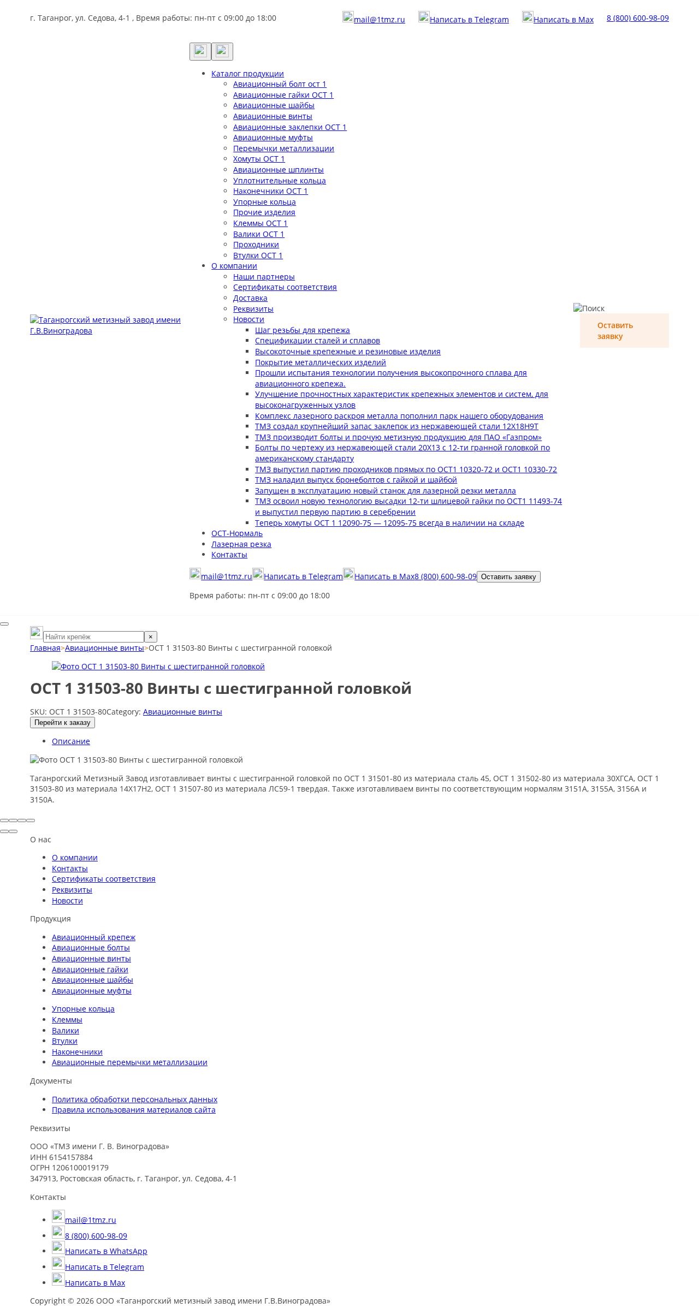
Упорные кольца (264, 202)
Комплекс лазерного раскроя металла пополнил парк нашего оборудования (399, 416)
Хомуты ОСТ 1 (259, 158)
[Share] (13, 820)
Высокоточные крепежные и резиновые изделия (348, 351)
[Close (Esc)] (4, 820)
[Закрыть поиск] (4, 624)
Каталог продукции (247, 73)
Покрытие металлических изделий (320, 362)
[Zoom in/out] (30, 820)
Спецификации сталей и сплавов (317, 340)
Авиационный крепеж (93, 937)
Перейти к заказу (62, 722)
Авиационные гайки (90, 969)
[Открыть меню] (222, 52)
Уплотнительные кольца (279, 180)
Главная (45, 648)
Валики (65, 1030)
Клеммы (67, 1019)
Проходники (256, 244)
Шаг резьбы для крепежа (302, 330)
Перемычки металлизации (283, 148)
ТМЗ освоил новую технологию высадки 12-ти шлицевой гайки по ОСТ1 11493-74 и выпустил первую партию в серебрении (408, 506)
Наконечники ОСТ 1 (270, 191)
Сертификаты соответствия (285, 287)
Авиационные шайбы (274, 105)
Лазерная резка (241, 544)
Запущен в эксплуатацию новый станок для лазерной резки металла (385, 490)
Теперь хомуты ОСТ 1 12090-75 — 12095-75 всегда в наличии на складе (389, 523)
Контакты (229, 554)
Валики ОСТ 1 (259, 234)
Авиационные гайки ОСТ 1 (283, 95)
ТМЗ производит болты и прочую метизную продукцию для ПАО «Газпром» (398, 437)
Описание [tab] (71, 741)
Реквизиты (253, 309)
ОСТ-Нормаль (237, 533)
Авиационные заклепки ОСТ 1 (290, 127)
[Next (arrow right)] (13, 831)
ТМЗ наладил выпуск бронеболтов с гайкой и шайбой (356, 479)
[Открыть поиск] (200, 52)
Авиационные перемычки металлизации (130, 1062)
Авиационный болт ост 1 (280, 84)
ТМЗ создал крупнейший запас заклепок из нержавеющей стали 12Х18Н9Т (396, 426)
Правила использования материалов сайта (134, 1109)
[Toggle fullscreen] (21, 820)
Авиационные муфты (273, 137)
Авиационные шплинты (278, 169)
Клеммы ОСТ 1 (260, 223)
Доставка (250, 298)
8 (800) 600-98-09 (638, 18)
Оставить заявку (508, 577)
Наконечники (77, 1052)
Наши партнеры (264, 276)
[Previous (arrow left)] (4, 831)
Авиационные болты (91, 947)
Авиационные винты (272, 116)
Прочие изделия (264, 212)
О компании (234, 265)
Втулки (65, 1041)
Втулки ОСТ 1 (258, 255)
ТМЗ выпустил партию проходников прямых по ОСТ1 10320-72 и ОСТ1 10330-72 (406, 469)
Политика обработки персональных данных (134, 1099)
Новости (248, 319)
